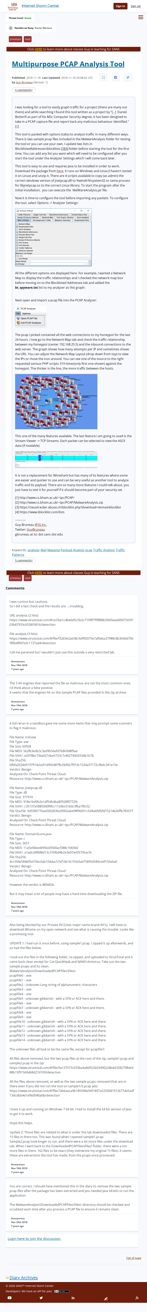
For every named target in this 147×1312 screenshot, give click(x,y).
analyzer (34, 550)
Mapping (53, 550)
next (27, 39)
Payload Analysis (73, 550)
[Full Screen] (103, 77)
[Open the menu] (140, 17)
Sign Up (136, 6)
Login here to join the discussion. (34, 1238)
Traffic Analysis (104, 550)
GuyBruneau (36, 529)
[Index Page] (12, 6)
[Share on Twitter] (127, 77)
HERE (38, 49)
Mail (44, 550)
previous (15, 39)
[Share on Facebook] (115, 77)
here (60, 171)
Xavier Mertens (43, 28)
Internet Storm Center (40, 5)
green (27, 18)
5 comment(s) (23, 90)
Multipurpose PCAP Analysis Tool (68, 64)
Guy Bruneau (24, 82)
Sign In (120, 6)
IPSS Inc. (41, 525)
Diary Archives (24, 1278)
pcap (88, 550)
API (39, 1291)
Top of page (133, 1258)
